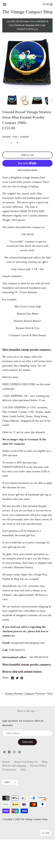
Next (50, 693)
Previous (40, 693)
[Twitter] (4, 752)
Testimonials (9, 769)
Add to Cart (27, 154)
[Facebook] (9, 752)
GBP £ (7, 782)
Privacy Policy (38, 765)
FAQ (23, 769)
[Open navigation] (4, 4)
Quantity (15, 136)
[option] (12, 100)
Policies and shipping (14, 765)
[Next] (51, 100)
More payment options (27, 170)
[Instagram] (14, 752)
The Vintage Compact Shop (27, 11)
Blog (44, 761)
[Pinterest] (19, 752)
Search (6, 761)
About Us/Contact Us (26, 761)
